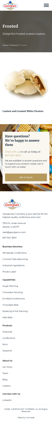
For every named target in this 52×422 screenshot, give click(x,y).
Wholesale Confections (15, 253)
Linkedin (7, 400)
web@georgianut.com (14, 232)
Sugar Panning (10, 286)
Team (5, 373)
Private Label (9, 272)
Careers (6, 386)
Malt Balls (7, 317)
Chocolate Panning (13, 292)
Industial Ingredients (13, 265)
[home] (9, 5)
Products (14, 45)
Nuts (5, 344)
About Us (7, 361)
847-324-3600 (13, 155)
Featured (7, 332)
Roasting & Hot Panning (15, 311)
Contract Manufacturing (15, 259)
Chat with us (12, 151)
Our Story (7, 367)
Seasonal (7, 350)
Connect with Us (11, 394)
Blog (5, 379)
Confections (9, 338)
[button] (46, 5)
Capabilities (9, 280)
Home (5, 45)
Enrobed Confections (14, 298)
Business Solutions (12, 246)
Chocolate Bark (11, 305)
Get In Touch (26, 177)
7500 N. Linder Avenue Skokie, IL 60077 (14, 225)
